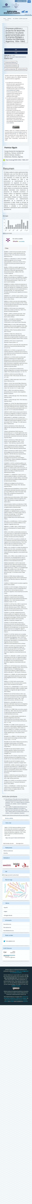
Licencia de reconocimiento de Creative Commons (16, 90)
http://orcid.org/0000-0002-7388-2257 (17, 160)
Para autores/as (7, 927)
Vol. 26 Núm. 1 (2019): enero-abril (20, 18)
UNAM (12, 1001)
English (5, 911)
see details (21, 241)
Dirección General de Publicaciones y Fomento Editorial (15, 1000)
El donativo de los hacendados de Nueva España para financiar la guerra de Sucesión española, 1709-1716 (17, 800)
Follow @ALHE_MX (10, 941)
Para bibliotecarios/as (8, 931)
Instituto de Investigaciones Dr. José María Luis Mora (19, 972)
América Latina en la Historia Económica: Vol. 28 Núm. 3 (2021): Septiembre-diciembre (17, 803)
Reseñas (6, 853)
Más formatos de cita (8, 843)
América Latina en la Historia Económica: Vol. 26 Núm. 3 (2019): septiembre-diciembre (17, 812)
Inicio (4, 18)
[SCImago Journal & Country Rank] (10, 875)
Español (6, 908)
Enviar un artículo (9, 818)
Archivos (9, 18)
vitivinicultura (22, 69)
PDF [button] (16, 50)
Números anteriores (8, 851)
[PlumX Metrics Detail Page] (8, 240)
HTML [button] (16, 53)
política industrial (10, 69)
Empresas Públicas (10, 62)
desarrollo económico (11, 66)
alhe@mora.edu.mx (16, 986)
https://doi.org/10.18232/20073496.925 (16, 57)
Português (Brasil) (8, 915)
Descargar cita (19, 843)
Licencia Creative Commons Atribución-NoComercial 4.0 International (16, 133)
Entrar (24, 1)
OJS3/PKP (25, 1001)
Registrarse (20, 1)
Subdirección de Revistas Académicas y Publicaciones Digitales (16, 997)
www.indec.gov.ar (8, 495)
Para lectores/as (7, 924)
